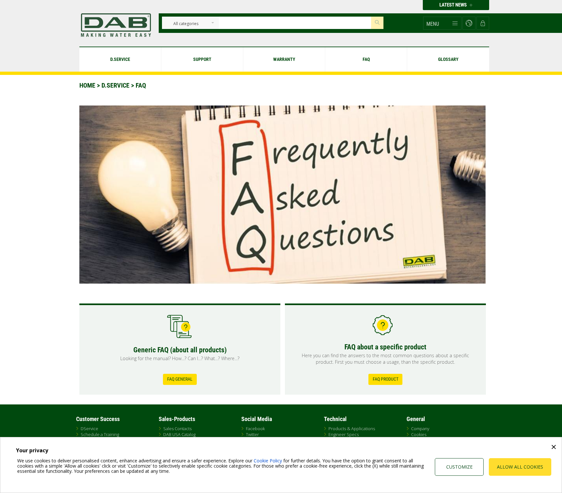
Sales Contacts (177, 428)
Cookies (418, 434)
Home (87, 85)
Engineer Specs (343, 434)
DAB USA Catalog (179, 434)
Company (420, 428)
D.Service (115, 85)
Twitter (252, 434)
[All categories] (185, 24)
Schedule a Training (100, 434)
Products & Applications (351, 428)
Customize (459, 467)
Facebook (255, 428)
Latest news (453, 5)
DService (89, 428)
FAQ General (180, 379)
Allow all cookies (520, 467)
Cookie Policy (268, 461)
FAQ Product (385, 379)
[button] (442, 23)
